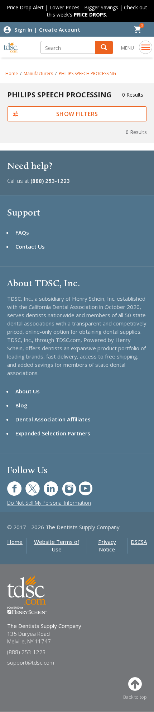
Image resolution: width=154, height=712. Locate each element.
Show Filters (77, 114)
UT (82, 484)
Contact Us (30, 246)
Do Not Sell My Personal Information (49, 502)
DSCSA (139, 541)
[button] (104, 47)
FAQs (22, 232)
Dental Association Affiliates (53, 419)
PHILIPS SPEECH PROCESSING (87, 73)
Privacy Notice (107, 545)
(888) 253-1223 (50, 180)
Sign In (23, 29)
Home (11, 73)
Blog (21, 405)
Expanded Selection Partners (52, 433)
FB (10, 484)
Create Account (59, 29)
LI (45, 484)
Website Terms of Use (56, 545)
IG (64, 484)
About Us (27, 391)
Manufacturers (38, 73)
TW (28, 484)
